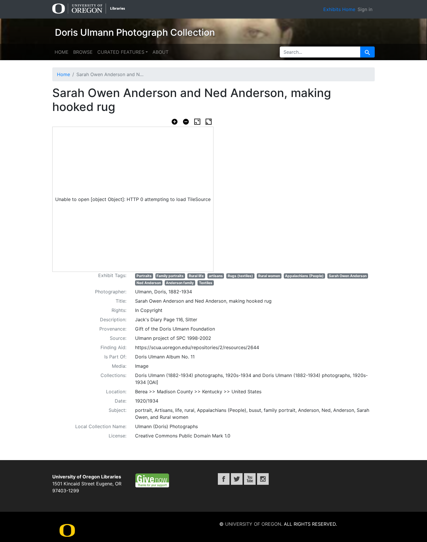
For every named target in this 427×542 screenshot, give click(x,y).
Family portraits (170, 276)
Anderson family (180, 283)
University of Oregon (253, 524)
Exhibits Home (339, 9)
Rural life (196, 276)
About (160, 52)
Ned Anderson (149, 283)
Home (62, 52)
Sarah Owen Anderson (348, 276)
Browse (83, 52)
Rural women (269, 276)
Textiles (205, 283)
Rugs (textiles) (240, 276)
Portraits (144, 276)
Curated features (120, 52)
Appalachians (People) (304, 276)
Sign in (365, 9)
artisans (216, 276)
